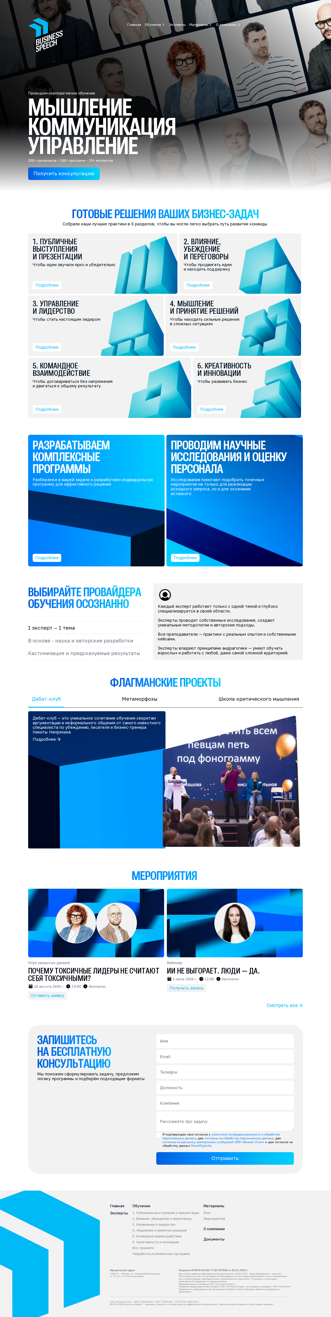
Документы (214, 1239)
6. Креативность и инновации (155, 1242)
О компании (214, 1229)
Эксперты (135, 4)
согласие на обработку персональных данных (239, 1138)
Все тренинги (143, 1248)
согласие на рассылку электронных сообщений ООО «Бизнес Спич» (214, 1142)
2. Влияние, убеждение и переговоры (162, 1218)
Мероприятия (214, 1218)
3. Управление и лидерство (154, 1224)
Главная (93, 4)
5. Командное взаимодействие (157, 1236)
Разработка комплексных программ (161, 1253)
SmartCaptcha (201, 1145)
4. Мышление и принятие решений (159, 1230)
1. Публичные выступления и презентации (165, 1212)
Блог (207, 1212)
